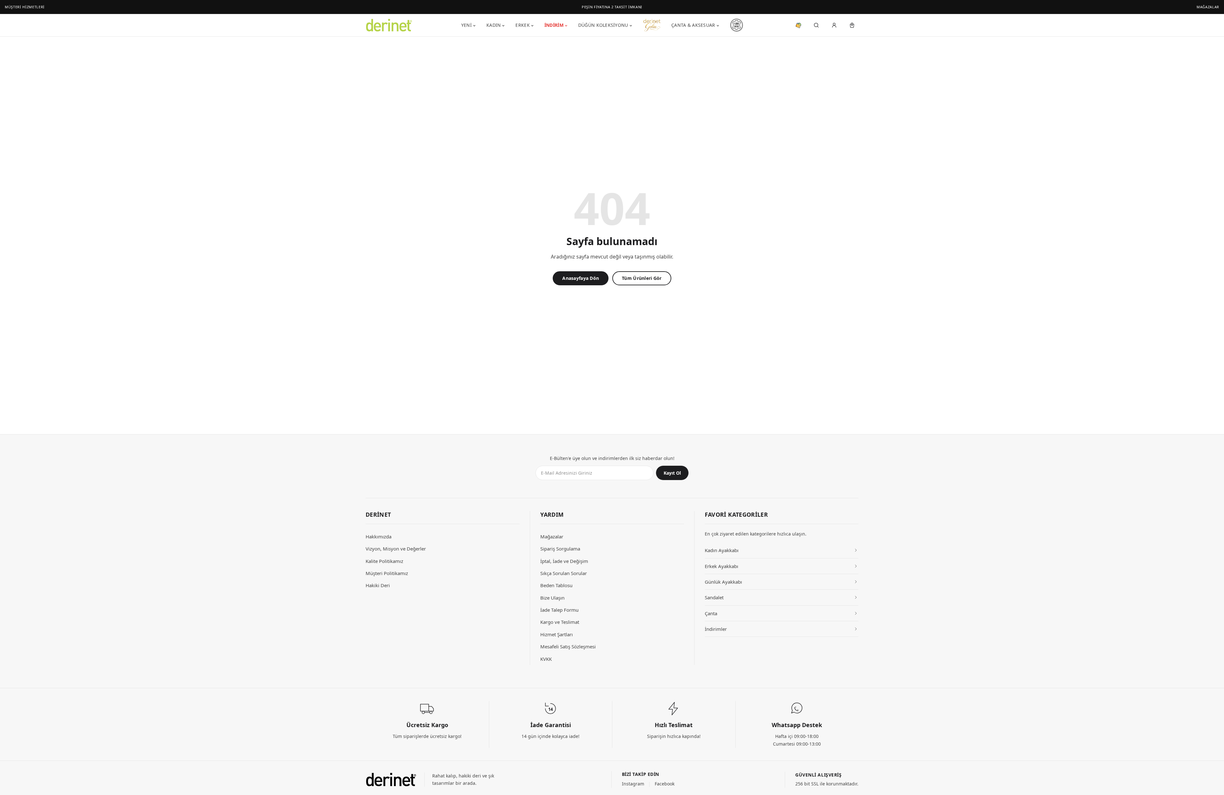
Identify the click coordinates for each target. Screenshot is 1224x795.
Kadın (493, 25)
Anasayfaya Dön (580, 278)
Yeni (466, 25)
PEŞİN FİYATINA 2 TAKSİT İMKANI (612, 7)
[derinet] (391, 779)
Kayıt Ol (672, 473)
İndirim (554, 25)
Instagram (633, 784)
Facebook (664, 784)
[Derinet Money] (798, 25)
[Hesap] (834, 25)
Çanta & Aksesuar (693, 25)
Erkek (522, 25)
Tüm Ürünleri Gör (641, 278)
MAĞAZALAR (1208, 7)
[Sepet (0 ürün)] (852, 25)
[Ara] (816, 25)
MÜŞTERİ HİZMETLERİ (25, 7)
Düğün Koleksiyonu (603, 25)
